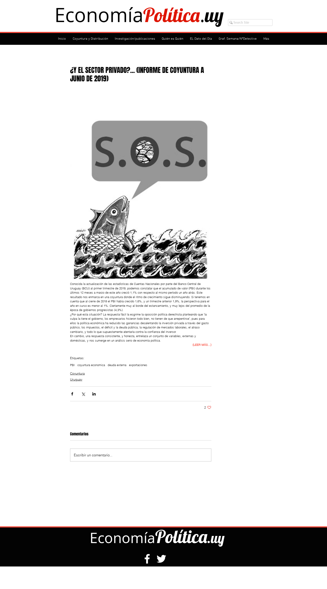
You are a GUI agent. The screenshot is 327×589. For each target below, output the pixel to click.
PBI (72, 365)
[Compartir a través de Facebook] (72, 394)
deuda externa (117, 365)
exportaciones (138, 365)
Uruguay (76, 379)
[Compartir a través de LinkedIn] (94, 394)
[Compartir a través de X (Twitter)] (83, 394)
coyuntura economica (91, 365)
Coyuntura (77, 373)
